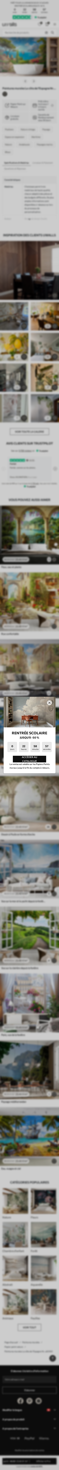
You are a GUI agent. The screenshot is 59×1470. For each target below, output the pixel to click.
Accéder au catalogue (29, 759)
